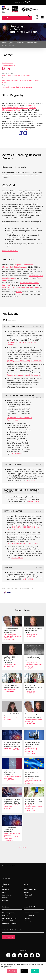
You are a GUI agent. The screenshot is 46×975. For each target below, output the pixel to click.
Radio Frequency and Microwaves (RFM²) (16, 76)
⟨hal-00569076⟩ (17, 558)
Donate (26, 892)
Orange (19, 292)
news (25, 887)
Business (5, 898)
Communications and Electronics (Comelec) (17, 87)
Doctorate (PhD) (8, 921)
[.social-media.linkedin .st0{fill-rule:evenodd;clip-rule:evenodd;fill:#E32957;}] (8, 69)
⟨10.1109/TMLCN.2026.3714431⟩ (18, 375)
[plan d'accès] (37, 19)
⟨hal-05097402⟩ (13, 420)
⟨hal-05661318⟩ (36, 361)
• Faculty (27, 918)
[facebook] (8, 955)
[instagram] (20, 955)
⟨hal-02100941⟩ (32, 543)
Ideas (4, 892)
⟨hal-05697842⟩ (36, 375)
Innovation (5, 889)
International (6, 895)
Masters (5, 915)
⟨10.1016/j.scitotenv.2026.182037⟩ (19, 342)
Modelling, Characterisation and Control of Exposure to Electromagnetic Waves (19, 108)
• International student (31, 913)
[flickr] (26, 955)
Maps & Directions (30, 889)
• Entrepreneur (29, 915)
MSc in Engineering (8, 913)
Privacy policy (28, 895)
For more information (10, 251)
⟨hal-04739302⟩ (17, 454)
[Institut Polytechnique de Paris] (29, 11)
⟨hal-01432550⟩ (27, 579)
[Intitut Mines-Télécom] (28, 2)
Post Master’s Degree (9, 918)
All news (22, 847)
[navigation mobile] (42, 19)
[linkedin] (14, 955)
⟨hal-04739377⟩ (30, 480)
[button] (12, 971)
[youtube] (32, 955)
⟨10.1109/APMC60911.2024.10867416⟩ (20, 418)
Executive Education (9, 924)
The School (6, 884)
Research (5, 887)
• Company (27, 921)
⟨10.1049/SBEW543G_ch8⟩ (16, 543)
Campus (5, 900)
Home (4, 866)
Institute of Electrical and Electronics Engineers (20, 287)
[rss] (38, 955)
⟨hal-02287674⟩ (34, 501)
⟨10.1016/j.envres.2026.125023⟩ (18, 361)
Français (26, 898)
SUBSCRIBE (8, 937)
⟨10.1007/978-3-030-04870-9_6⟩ (24, 527)
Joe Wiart (12, 866)
